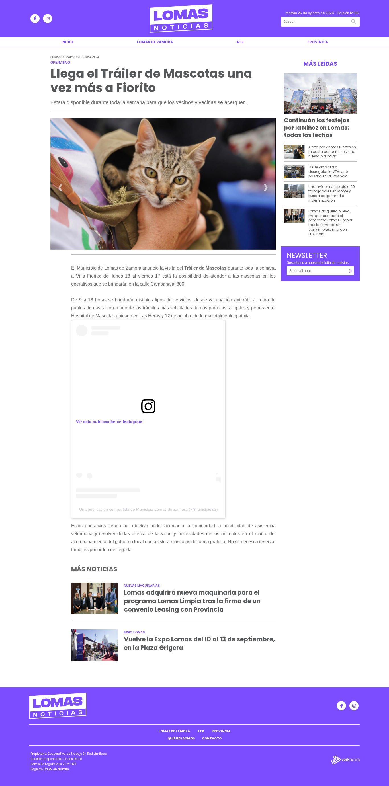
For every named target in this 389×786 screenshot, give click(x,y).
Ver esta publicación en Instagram (109, 421)
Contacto (212, 738)
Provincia (317, 42)
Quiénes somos (181, 738)
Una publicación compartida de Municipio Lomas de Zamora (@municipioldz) (148, 509)
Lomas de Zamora (155, 42)
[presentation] (61, 189)
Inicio (67, 42)
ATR (240, 42)
